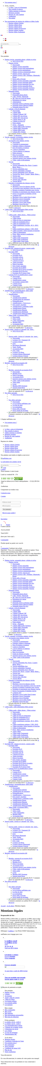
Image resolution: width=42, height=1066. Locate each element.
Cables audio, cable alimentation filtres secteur (19, 209)
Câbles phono (17, 218)
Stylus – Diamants (18, 125)
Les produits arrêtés (11, 1003)
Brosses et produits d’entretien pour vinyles (26, 190)
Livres (14, 384)
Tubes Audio (16, 319)
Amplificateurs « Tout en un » (22, 303)
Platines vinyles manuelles (21, 66)
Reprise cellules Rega (15, 27)
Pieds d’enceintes (18, 264)
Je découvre (17, 135)
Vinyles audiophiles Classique (22, 170)
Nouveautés (16, 65)
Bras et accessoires (18, 155)
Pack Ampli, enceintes (19, 266)
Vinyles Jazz (16, 176)
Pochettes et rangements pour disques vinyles (26, 192)
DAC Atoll (16, 350)
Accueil (3, 906)
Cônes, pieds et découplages (21, 160)
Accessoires (8, 996)
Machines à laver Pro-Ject (20, 204)
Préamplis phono (14, 91)
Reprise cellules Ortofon (16, 23)
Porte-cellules (17, 123)
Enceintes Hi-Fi (17, 255)
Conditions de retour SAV (13, 1048)
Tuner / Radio (17, 347)
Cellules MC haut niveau (20, 118)
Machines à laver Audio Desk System (24, 197)
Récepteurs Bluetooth (19, 345)
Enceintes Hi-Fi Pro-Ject (20, 271)
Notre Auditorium (10, 1052)
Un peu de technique (11, 1032)
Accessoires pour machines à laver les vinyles (27, 188)
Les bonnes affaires (11, 1001)
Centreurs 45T (17, 195)
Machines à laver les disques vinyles (24, 186)
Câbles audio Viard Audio (21, 241)
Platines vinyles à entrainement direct (24, 72)
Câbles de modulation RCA (21, 222)
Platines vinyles (13, 63)
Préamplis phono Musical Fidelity (23, 105)
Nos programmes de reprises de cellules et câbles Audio (22, 21)
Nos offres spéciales (11, 393)
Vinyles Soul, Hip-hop (19, 179)
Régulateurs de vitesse (19, 100)
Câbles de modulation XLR (21, 223)
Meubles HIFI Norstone (20, 386)
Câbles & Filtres (10, 999)
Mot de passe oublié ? (9, 513)
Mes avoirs (8, 1011)
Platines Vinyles (10, 992)
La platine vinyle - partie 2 (13, 1022)
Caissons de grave (18, 260)
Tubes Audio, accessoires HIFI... (19, 315)
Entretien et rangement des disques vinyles (22, 183)
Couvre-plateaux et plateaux (21, 151)
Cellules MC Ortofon (19, 132)
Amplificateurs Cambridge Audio (23, 306)
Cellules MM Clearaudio (20, 128)
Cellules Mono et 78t (19, 119)
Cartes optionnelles (18, 320)
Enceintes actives (18, 257)
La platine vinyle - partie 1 (13, 1024)
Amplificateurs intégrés (20, 297)
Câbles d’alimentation (19, 232)
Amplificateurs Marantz (20, 310)
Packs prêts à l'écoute (19, 79)
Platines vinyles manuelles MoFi (22, 82)
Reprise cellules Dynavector (17, 28)
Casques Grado (17, 285)
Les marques (9, 1005)
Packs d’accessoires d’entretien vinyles (24, 193)
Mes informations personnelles (14, 1015)
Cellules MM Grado (19, 130)
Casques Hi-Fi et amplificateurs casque (21, 275)
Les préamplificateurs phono (13, 1025)
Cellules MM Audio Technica (22, 126)
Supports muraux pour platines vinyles (24, 158)
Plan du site (8, 1050)
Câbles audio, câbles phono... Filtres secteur (22, 215)
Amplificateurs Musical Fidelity (22, 313)
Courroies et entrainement (20, 144)
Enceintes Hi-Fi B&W (19, 268)
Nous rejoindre (9, 1046)
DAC (14, 343)
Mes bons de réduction (12, 1017)
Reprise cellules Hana (15, 25)
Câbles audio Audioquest (20, 239)
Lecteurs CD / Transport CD (21, 340)
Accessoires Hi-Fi (18, 377)
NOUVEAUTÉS (18, 61)
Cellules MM (17, 112)
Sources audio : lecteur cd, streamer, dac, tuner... (19, 329)
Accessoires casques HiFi (20, 282)
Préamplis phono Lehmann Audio (23, 103)
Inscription (4, 519)
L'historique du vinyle (11, 1029)
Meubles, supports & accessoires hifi (16, 363)
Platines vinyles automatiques (22, 70)
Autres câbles (17, 236)
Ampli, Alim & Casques (12, 997)
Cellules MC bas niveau (20, 116)
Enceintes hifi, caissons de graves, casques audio (20, 248)
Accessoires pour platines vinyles (19, 141)
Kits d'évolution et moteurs (21, 148)
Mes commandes (10, 1010)
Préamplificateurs (18, 301)
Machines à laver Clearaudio (21, 199)
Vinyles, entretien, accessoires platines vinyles (19, 137)
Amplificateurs (13, 294)
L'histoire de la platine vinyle (13, 1027)
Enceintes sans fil (18, 259)
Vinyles (11, 162)
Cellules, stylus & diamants (17, 109)
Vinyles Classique (18, 178)
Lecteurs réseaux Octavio (20, 356)
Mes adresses (9, 1013)
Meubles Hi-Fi (17, 373)
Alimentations (17, 102)
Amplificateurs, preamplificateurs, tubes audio (19, 290)
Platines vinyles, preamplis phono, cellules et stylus (20, 59)
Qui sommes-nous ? (11, 2)
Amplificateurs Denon (19, 308)
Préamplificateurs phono (20, 95)
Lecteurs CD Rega (18, 352)
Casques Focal (17, 283)
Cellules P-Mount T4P (19, 114)
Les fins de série (17, 405)
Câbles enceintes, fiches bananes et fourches (26, 230)
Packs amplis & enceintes (20, 410)
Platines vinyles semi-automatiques (23, 68)
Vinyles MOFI (17, 181)
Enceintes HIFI (13, 252)
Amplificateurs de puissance (21, 299)
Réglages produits (14, 13)
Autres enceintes (18, 262)
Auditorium (12, 16)
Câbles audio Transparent (20, 238)
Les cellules (8, 1031)
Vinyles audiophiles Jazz (20, 169)
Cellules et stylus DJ (19, 121)
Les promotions (17, 407)
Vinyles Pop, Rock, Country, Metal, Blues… (26, 174)
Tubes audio (16, 382)
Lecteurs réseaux (18, 342)
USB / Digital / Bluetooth (20, 96)
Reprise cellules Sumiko (16, 30)
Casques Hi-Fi (17, 278)
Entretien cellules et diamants (21, 146)
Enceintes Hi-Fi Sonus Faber (21, 273)
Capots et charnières (19, 149)
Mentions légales (10, 1039)
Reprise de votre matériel (16, 14)
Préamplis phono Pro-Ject (20, 107)
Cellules (7, 994)
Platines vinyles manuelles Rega (22, 86)
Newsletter (12, 18)
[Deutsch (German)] (5, 40)
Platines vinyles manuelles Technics (23, 88)
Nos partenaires (9, 1045)
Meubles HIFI (17, 322)
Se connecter (7, 509)
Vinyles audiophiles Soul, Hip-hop (23, 172)
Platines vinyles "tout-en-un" (21, 73)
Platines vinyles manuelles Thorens (23, 89)
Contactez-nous (5, 493)
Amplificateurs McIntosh (20, 312)
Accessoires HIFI (18, 324)
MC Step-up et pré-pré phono (22, 98)
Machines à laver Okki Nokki (22, 202)
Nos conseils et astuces (16, 9)
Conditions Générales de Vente (14, 1041)
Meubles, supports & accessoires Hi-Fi (20, 370)
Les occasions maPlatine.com (22, 403)
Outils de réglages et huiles (21, 156)
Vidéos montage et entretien (17, 11)
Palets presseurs (17, 153)
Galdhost (11, 931)
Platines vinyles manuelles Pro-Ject (23, 84)
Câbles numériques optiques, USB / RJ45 (25, 229)
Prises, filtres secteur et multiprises (23, 234)
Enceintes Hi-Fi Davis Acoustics (23, 269)
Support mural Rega (19, 387)
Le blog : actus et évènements (18, 7)
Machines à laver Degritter (21, 200)
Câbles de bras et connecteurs (22, 220)
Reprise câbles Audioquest (17, 32)
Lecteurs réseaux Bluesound (21, 354)
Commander (4, 540)
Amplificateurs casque (19, 280)
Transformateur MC (11, 1034)
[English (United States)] (5, 38)
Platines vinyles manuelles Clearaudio (24, 81)
